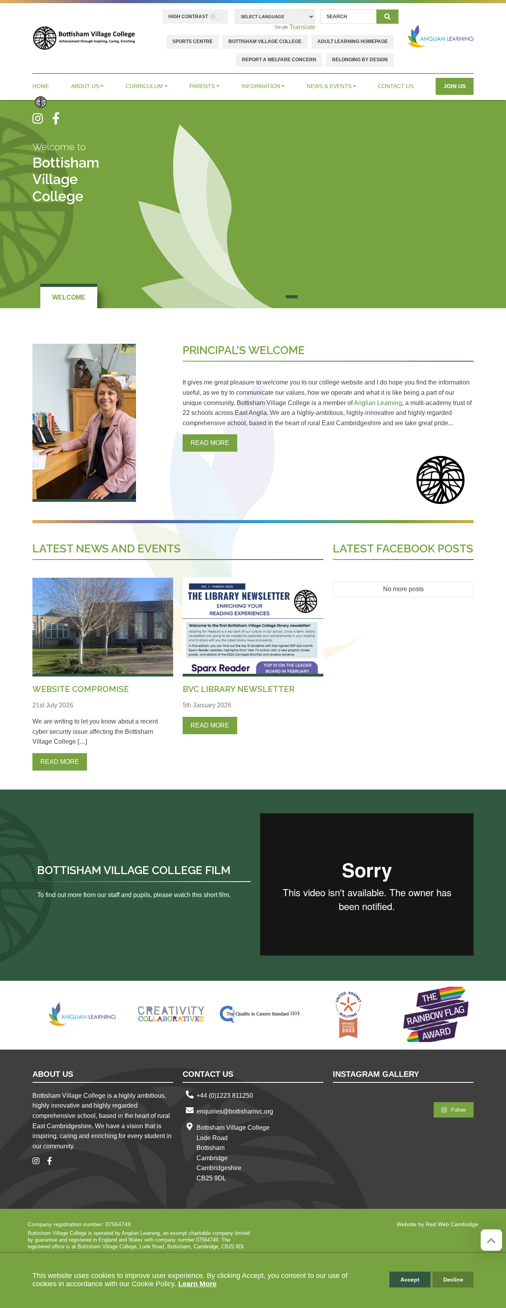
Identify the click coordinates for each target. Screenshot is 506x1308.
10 (402, 296)
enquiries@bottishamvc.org (234, 1111)
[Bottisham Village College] (84, 37)
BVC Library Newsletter (239, 689)
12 (434, 296)
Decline (453, 1279)
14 (466, 296)
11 (418, 296)
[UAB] (348, 1014)
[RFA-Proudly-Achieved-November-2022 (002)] (437, 1014)
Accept (409, 1279)
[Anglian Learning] (441, 36)
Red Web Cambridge (452, 1224)
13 (450, 296)
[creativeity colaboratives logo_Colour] (171, 1014)
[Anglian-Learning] (82, 1014)
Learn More (197, 1284)
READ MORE (210, 442)
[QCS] (259, 1014)
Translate (302, 27)
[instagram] (42, 118)
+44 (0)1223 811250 (224, 1095)
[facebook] (59, 118)
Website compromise (80, 689)
